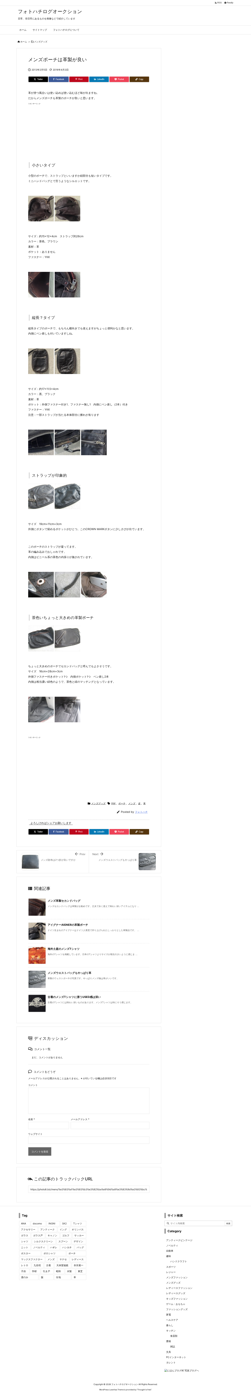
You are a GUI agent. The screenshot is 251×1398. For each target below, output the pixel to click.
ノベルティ (39, 1247)
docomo (37, 1223)
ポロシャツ (49, 1253)
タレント (171, 1362)
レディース (78, 1259)
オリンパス (78, 1229)
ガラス (24, 1235)
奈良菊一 (78, 1265)
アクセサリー (28, 1229)
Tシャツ (77, 1223)
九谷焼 (37, 1265)
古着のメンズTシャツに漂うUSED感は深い (74, 997)
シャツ (24, 1241)
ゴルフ (65, 1235)
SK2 (64, 1223)
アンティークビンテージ (179, 1240)
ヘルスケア (172, 1319)
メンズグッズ (40, 41)
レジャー (171, 1272)
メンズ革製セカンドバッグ (64, 900)
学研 (34, 1271)
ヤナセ (63, 1259)
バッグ (80, 1247)
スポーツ (171, 1266)
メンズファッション (177, 1277)
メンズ (131, 803)
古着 (48, 1265)
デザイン (78, 1241)
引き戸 (46, 1271)
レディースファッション (179, 1287)
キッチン (171, 1330)
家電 (168, 1314)
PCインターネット (176, 1357)
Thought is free (144, 1389)
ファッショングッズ (177, 1309)
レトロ (24, 1265)
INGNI (51, 1223)
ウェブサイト (35, 1133)
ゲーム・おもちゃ (175, 1303)
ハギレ (53, 1247)
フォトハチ (141, 812)
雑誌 (172, 1346)
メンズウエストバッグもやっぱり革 (69, 973)
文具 (168, 1351)
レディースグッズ (175, 1293)
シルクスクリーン (43, 1241)
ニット (24, 1247)
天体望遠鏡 (62, 1265)
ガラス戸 (38, 1235)
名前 (31, 1119)
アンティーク (47, 1229)
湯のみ (24, 1277)
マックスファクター (32, 1259)
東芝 (80, 1271)
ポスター (26, 1253)
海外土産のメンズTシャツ (64, 948)
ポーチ (122, 803)
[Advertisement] (88, 130)
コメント (33, 1085)
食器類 (173, 1335)
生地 (58, 1277)
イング (63, 1229)
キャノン (52, 1235)
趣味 (168, 1256)
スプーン (63, 1241)
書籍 (168, 1341)
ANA (23, 1223)
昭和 (58, 1271)
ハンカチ (67, 1247)
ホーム (23, 41)
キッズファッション (177, 1298)
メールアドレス (80, 1119)
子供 (23, 1271)
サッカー (79, 1235)
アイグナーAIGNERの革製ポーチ (68, 924)
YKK (113, 803)
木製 (69, 1271)
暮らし (169, 1325)
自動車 (169, 1250)
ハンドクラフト (178, 1261)
